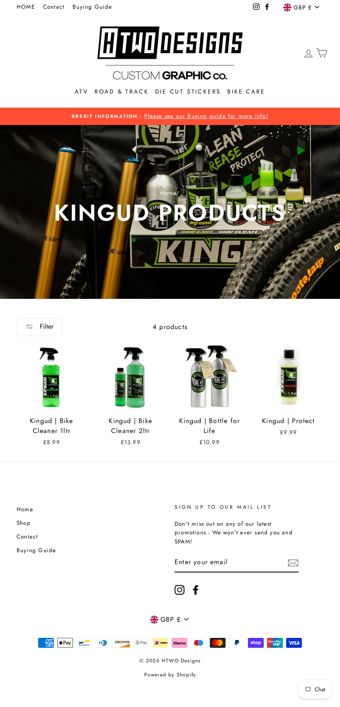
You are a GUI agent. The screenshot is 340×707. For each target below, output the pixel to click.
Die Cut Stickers (188, 91)
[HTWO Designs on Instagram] (180, 590)
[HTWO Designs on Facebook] (196, 590)
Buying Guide (92, 6)
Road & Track (122, 91)
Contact (53, 6)
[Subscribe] (293, 562)
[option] (170, 116)
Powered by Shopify (170, 674)
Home (168, 193)
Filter (45, 326)
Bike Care (246, 91)
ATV (81, 91)
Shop (24, 523)
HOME (26, 6)
